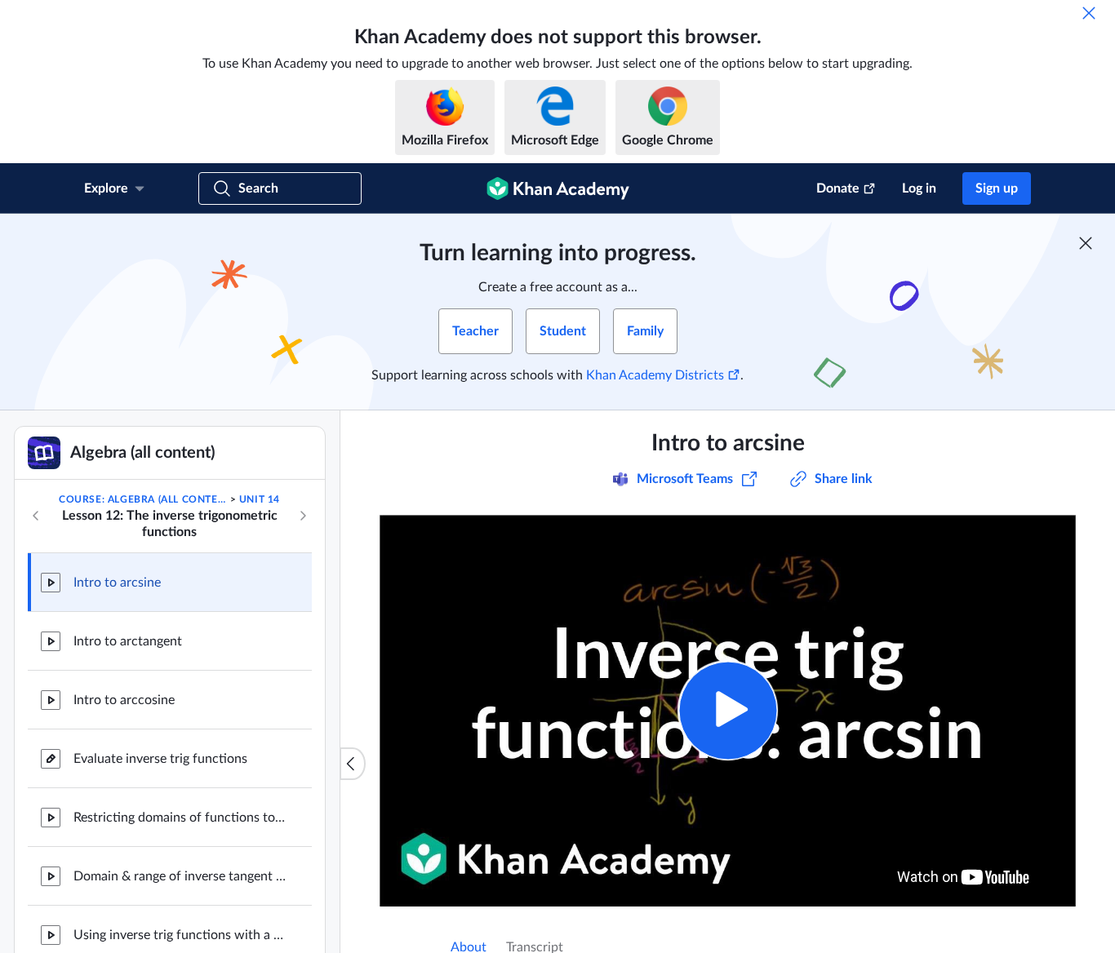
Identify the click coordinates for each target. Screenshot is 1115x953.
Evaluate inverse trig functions (160, 758)
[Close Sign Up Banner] (1085, 243)
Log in (919, 188)
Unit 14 (259, 499)
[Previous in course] (36, 515)
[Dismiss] (1089, 13)
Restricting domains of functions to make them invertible (179, 817)
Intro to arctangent (127, 641)
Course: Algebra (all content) (143, 499)
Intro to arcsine (117, 582)
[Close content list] (353, 763)
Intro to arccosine (124, 700)
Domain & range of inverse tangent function (179, 876)
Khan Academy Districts (655, 375)
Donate (838, 188)
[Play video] (727, 710)
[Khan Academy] (557, 188)
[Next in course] (303, 515)
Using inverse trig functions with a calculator (179, 935)
